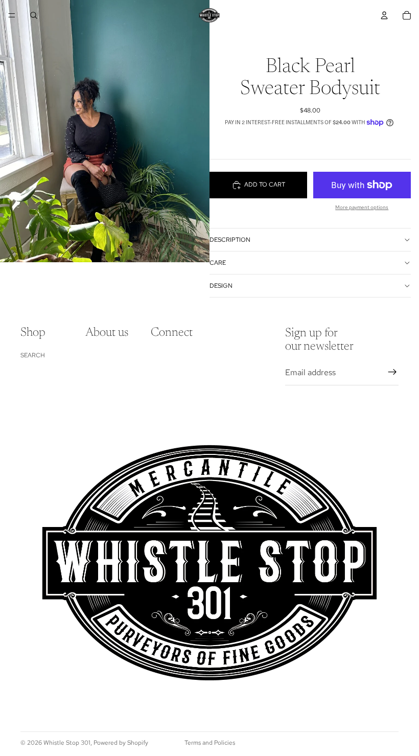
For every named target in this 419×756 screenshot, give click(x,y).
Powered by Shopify (121, 743)
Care (218, 263)
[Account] (384, 15)
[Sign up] (392, 372)
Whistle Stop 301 (66, 743)
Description (230, 240)
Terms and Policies (209, 743)
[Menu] (12, 15)
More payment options (361, 207)
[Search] (33, 15)
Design (221, 286)
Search (32, 355)
